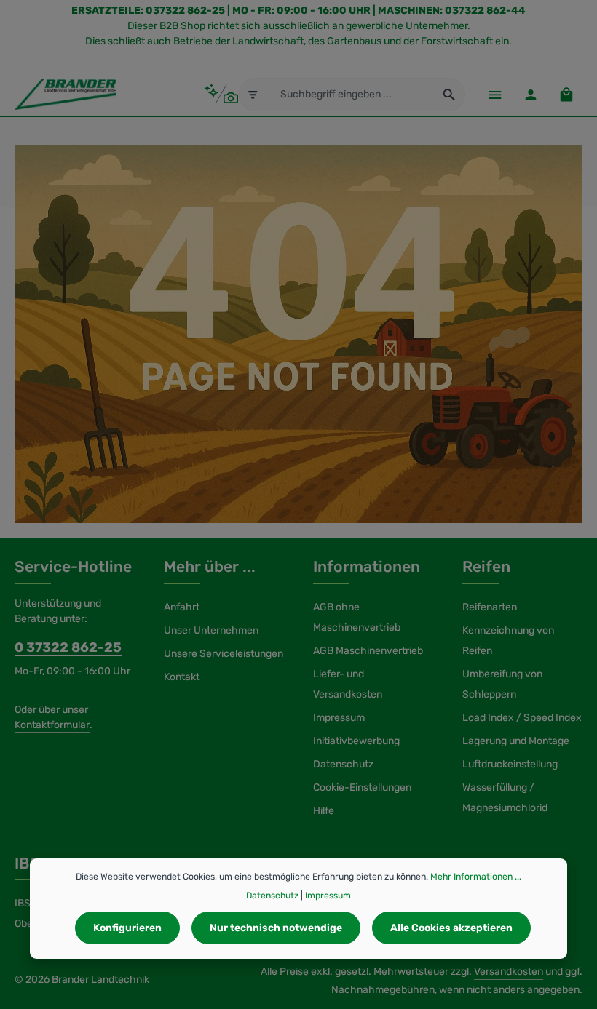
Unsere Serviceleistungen (223, 653)
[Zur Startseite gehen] (65, 94)
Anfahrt (181, 607)
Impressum (339, 717)
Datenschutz (343, 764)
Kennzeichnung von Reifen (508, 640)
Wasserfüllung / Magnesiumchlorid (504, 797)
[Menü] (494, 94)
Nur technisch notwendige (276, 928)
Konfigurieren (127, 928)
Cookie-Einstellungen (362, 787)
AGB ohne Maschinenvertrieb (356, 617)
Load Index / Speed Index (522, 717)
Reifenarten (489, 607)
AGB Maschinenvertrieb (368, 651)
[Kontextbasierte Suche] (221, 94)
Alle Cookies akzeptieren (451, 928)
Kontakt (181, 677)
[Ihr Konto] (530, 94)
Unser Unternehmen (211, 630)
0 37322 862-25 (68, 647)
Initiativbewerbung (356, 741)
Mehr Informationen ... (475, 877)
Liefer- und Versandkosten (347, 684)
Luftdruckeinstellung (510, 764)
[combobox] (350, 94)
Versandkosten (508, 971)
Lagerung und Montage (515, 741)
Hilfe (323, 811)
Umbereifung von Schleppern (502, 684)
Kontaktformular (52, 725)
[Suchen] (449, 94)
